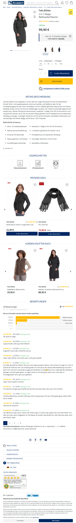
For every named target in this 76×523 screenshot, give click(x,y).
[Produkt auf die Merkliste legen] (34, 12)
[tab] (11, 50)
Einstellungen (20, 521)
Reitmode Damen (17, 7)
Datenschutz (36, 517)
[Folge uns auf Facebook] (35, 440)
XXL (61, 63)
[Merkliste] (66, 2)
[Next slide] (71, 52)
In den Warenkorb (22, 233)
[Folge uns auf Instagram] (30, 440)
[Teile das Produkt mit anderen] (34, 16)
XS (41, 63)
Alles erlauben (55, 521)
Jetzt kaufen (57, 81)
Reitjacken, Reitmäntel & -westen (32, 7)
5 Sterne (10, 317)
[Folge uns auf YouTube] (46, 440)
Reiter (9, 7)
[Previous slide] (40, 52)
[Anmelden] (62, 2)
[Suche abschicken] (57, 3)
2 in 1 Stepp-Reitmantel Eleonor (53, 7)
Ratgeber (59, 61)
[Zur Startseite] (16, 2)
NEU (4, 7)
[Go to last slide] (4, 209)
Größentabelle (48, 61)
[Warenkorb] (71, 2)
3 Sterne (10, 323)
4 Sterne (10, 320)
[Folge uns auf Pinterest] (41, 440)
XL (56, 63)
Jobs (11, 463)
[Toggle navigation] (4, 2)
